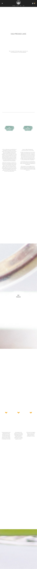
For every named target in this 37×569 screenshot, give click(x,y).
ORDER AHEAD (13, 5)
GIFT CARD (18, 5)
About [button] (20, 5)
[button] (2, 3)
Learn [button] (23, 5)
